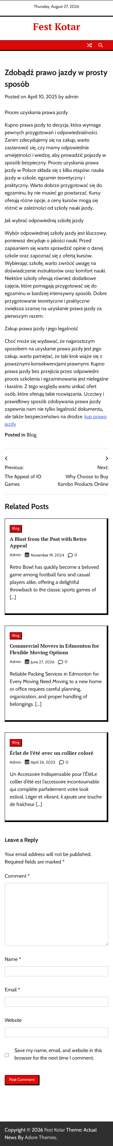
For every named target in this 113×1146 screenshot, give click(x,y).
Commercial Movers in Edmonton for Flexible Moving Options (54, 649)
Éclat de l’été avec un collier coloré (52, 752)
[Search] (100, 45)
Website (13, 1020)
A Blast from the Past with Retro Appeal (48, 542)
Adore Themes (40, 1137)
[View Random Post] (89, 45)
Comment (17, 876)
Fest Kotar (56, 26)
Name (13, 959)
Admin (15, 661)
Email (12, 990)
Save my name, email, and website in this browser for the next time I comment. (58, 1054)
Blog (31, 435)
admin (71, 97)
